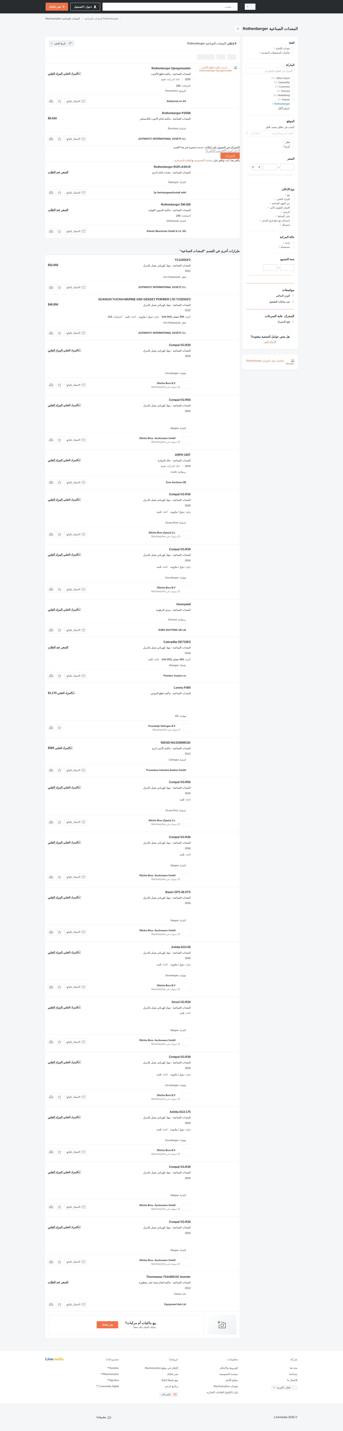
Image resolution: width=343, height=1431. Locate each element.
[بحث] (234, 6)
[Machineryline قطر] (278, 6)
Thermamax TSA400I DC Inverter (168, 1276)
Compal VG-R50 (180, 399)
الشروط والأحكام (229, 1368)
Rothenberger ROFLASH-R (172, 166)
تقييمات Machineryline (226, 1386)
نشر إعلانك (107, 1324)
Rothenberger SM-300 (176, 204)
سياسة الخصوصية (203, 160)
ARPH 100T (183, 454)
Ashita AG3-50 (181, 947)
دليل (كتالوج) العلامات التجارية (222, 1392)
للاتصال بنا (292, 1380)
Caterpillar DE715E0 (177, 641)
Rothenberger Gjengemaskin (171, 68)
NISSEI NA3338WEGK (176, 742)
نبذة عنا (293, 1368)
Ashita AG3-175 (180, 1111)
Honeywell (184, 604)
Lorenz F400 (182, 687)
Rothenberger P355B (176, 113)
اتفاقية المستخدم (183, 160)
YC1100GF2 (183, 259)
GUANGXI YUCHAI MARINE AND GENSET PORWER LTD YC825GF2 (144, 299)
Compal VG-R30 (180, 345)
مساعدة (293, 1374)
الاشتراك (230, 155)
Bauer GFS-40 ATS (178, 892)
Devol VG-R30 (181, 1002)
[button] (59, 101)
